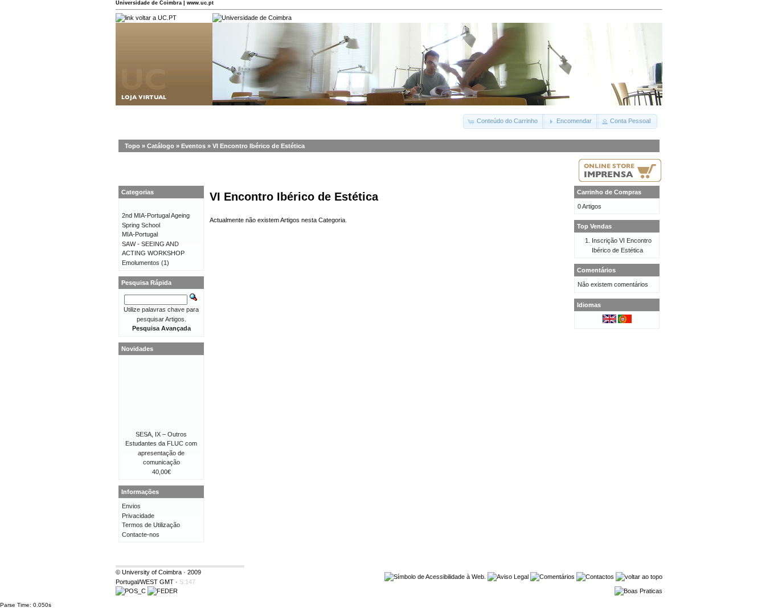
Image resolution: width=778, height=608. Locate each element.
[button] (503, 121)
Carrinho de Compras (609, 192)
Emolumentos (140, 262)
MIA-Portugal (140, 234)
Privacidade (138, 515)
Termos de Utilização (151, 524)
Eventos (193, 145)
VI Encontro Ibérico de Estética (258, 145)
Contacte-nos (140, 534)
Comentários (596, 270)
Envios (131, 506)
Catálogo (160, 145)
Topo (132, 145)
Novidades (137, 348)
